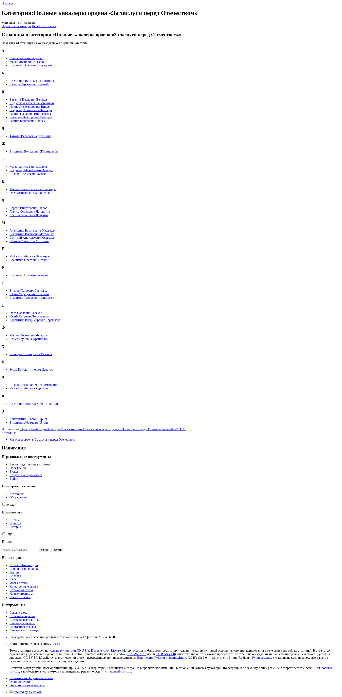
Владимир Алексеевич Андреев (31, 65)
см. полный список (118, 671)
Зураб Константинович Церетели (32, 369)
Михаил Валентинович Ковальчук (33, 189)
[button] (3, 504)
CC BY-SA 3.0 (136, 654)
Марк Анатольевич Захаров (28, 166)
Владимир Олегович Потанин (30, 260)
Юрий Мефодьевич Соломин (29, 294)
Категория (9, 432)
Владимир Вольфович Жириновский (35, 151)
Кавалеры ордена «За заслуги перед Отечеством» (43, 439)
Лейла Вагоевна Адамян (26, 58)
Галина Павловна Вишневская (30, 113)
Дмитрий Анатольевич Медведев (32, 237)
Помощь (7, 3)
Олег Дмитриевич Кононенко (30, 192)
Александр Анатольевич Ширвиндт (34, 403)
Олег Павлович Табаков (26, 313)
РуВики (159, 657)
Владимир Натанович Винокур (31, 110)
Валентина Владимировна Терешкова (35, 320)
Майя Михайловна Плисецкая (30, 256)
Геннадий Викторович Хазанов (31, 354)
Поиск (7, 542)
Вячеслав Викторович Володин (31, 117)
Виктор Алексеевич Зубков (28, 173)
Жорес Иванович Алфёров (27, 61)
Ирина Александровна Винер (30, 106)
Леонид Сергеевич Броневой (29, 84)
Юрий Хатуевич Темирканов (29, 316)
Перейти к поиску (44, 26)
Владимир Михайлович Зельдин (31, 170)
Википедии (145, 657)
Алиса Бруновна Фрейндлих (29, 339)
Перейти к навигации (16, 26)
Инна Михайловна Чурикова (29, 388)
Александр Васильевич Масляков (32, 230)
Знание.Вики (177, 657)
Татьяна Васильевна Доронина (30, 136)
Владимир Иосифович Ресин (29, 275)
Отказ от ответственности (27, 685)
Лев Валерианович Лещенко (29, 215)
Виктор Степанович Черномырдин (33, 384)
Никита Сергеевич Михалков (29, 241)
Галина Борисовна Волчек (27, 120)
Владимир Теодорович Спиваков (32, 297)
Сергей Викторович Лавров (28, 208)
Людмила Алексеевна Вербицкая (32, 103)
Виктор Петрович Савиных (28, 290)
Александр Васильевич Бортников (33, 80)
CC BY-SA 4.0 (165, 654)
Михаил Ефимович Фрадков (29, 335)
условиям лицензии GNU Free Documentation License (85, 650)
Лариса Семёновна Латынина (30, 211)
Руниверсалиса (262, 657)
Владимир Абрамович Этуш (29, 422)
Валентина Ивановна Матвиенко (32, 234)
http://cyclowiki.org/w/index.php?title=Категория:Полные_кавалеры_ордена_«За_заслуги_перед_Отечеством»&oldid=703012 (103, 429)
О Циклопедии (20, 681)
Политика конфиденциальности (31, 678)
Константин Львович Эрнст (28, 419)
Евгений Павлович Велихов (29, 99)
